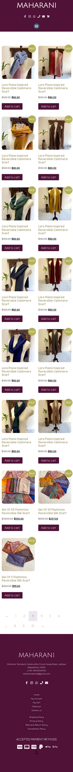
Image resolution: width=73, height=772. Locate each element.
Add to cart (12, 106)
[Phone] (39, 16)
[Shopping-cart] (48, 16)
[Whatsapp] (34, 16)
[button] (37, 26)
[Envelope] (43, 16)
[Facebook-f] (25, 16)
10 (33, 626)
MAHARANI (37, 5)
